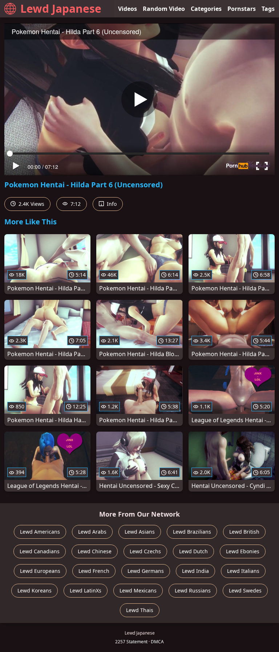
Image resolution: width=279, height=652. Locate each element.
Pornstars (241, 9)
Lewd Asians (140, 531)
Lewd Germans (146, 570)
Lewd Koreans (34, 590)
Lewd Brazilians (192, 531)
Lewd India (195, 570)
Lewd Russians (193, 590)
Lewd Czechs (145, 551)
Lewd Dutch (193, 551)
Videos (127, 9)
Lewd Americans (40, 531)
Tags (268, 9)
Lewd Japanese (60, 8)
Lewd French (93, 570)
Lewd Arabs (92, 531)
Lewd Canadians (40, 551)
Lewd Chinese (95, 551)
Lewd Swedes (245, 590)
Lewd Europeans (40, 570)
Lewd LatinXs (85, 590)
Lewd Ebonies (242, 551)
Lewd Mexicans (138, 590)
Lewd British (244, 531)
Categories (206, 9)
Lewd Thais (139, 610)
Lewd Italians (243, 570)
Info (111, 203)
